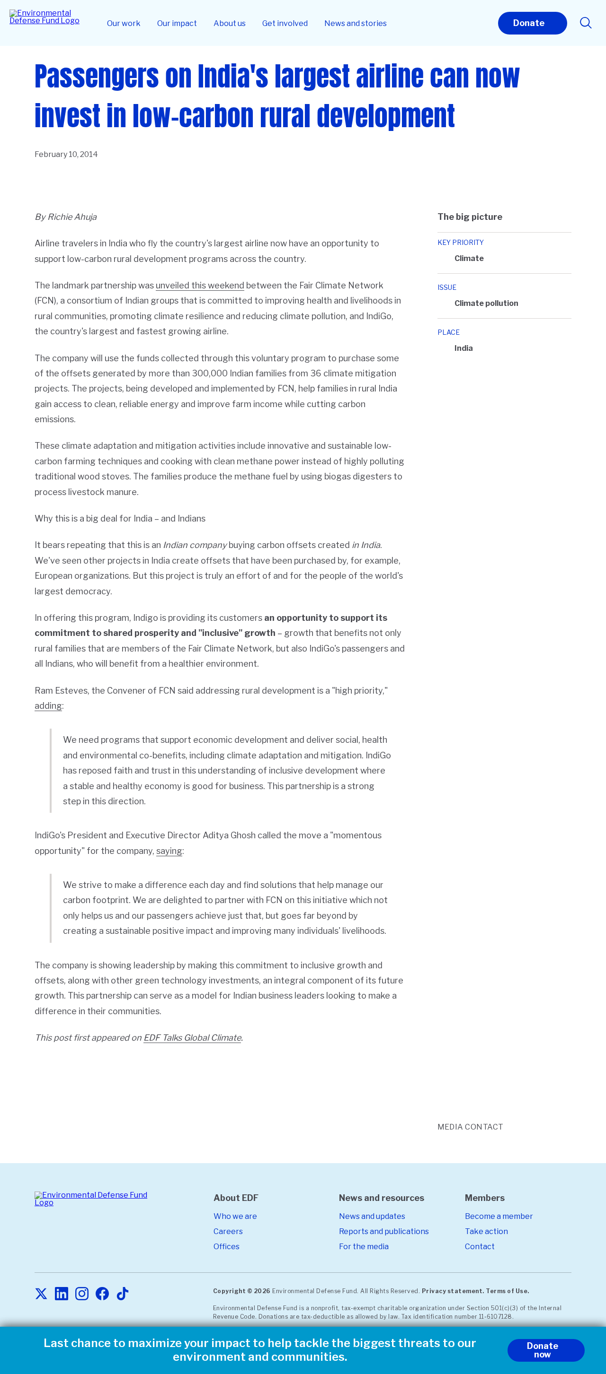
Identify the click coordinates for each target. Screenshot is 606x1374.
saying (169, 851)
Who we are (235, 1216)
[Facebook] (102, 1294)
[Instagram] (82, 1294)
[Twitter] (41, 1294)
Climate (469, 258)
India (463, 348)
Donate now (542, 1350)
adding (48, 706)
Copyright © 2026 (242, 1291)
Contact (480, 1246)
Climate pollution (486, 303)
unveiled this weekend (200, 285)
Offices (227, 1246)
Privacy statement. (453, 1291)
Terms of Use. (507, 1291)
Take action (486, 1231)
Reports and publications (384, 1231)
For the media (364, 1246)
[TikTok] (122, 1294)
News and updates (372, 1216)
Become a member (499, 1216)
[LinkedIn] (61, 1294)
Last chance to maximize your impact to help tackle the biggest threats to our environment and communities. (260, 1350)
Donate (528, 23)
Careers (228, 1231)
